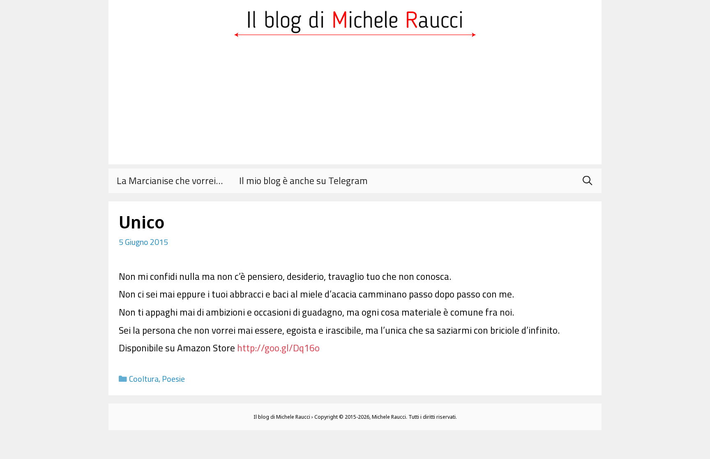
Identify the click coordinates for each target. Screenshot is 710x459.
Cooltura (144, 378)
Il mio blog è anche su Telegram (303, 180)
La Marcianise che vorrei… (170, 180)
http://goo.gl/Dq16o (278, 348)
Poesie (173, 378)
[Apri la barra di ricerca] (587, 180)
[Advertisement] (355, 106)
